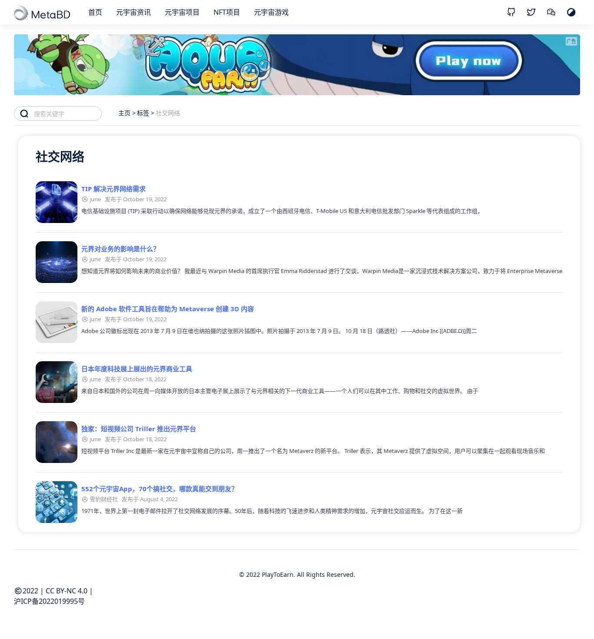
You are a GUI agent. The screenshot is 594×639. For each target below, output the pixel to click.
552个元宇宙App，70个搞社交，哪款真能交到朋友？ (159, 488)
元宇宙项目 (182, 12)
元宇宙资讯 (133, 12)
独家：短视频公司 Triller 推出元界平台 (138, 428)
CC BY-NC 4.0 (66, 591)
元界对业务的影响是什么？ (120, 248)
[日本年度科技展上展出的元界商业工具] (56, 382)
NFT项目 (227, 12)
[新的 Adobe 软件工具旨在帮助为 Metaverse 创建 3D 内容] (56, 322)
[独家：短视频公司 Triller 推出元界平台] (56, 442)
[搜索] (24, 113)
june (95, 199)
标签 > (145, 113)
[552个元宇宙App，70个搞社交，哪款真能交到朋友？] (56, 502)
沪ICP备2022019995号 (49, 601)
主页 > (127, 113)
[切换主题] (571, 12)
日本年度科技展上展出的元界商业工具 (136, 368)
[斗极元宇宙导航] (43, 14)
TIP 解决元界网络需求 (113, 188)
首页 (95, 12)
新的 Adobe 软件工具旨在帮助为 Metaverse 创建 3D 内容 (167, 308)
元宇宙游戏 (271, 12)
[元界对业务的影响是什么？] (56, 262)
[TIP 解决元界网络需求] (56, 202)
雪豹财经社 (104, 499)
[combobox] (67, 113)
